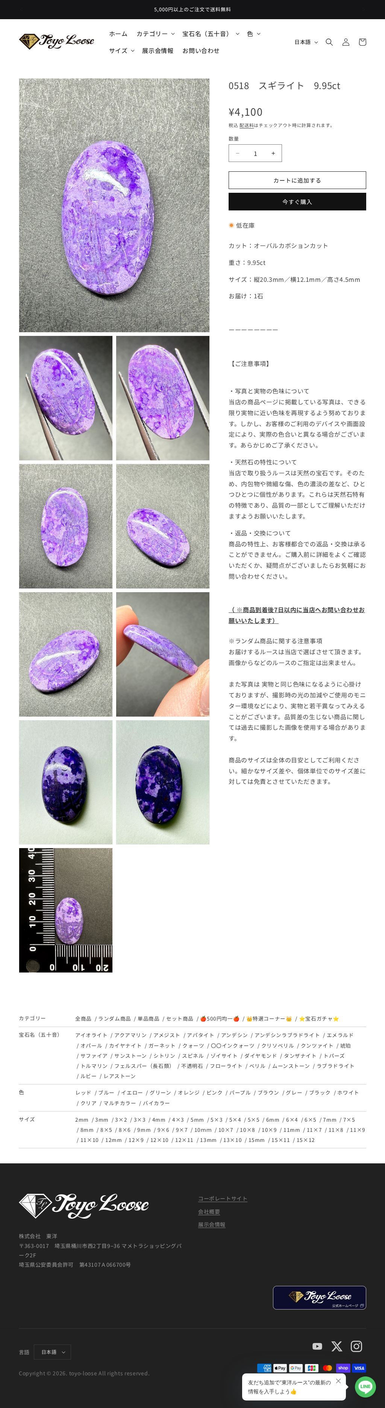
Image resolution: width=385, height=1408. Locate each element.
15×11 (280, 1139)
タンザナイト (300, 1055)
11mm (291, 1129)
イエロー (132, 1092)
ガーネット (162, 1045)
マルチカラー (119, 1103)
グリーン (160, 1092)
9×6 (164, 1129)
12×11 (184, 1139)
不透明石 (192, 1065)
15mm (257, 1139)
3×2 (121, 1119)
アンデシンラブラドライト (287, 1035)
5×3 (217, 1119)
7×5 (349, 1119)
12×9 (136, 1139)
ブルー (106, 1092)
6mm (273, 1119)
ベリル (257, 1065)
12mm (113, 1139)
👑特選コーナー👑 (269, 1018)
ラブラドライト (336, 1065)
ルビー (88, 1076)
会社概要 (209, 1211)
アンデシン (234, 1035)
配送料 (246, 125)
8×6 (125, 1129)
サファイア (94, 1055)
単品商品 (148, 1018)
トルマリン (94, 1065)
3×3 (140, 1119)
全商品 (83, 1018)
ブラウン (268, 1092)
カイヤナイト (125, 1045)
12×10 (159, 1139)
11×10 (89, 1139)
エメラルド (340, 1035)
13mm (208, 1139)
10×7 (225, 1129)
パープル (240, 1092)
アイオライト (91, 1035)
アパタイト (200, 1035)
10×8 (247, 1129)
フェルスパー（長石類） (144, 1065)
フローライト (226, 1065)
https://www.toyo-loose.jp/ (319, 1298)
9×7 (182, 1129)
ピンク (214, 1092)
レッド (83, 1092)
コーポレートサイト (222, 1198)
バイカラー (156, 1103)
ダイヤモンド (260, 1055)
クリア (88, 1103)
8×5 (106, 1129)
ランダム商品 (114, 1018)
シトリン (164, 1055)
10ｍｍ (203, 1129)
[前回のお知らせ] (21, 9)
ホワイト (348, 1092)
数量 (234, 138)
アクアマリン (130, 1035)
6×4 (292, 1119)
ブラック (320, 1092)
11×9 (357, 1129)
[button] (155, 33)
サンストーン (130, 1055)
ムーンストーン (291, 1065)
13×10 (232, 1139)
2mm (82, 1119)
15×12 (306, 1139)
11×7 (314, 1129)
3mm (102, 1119)
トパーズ (334, 1055)
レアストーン (119, 1076)
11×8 (336, 1129)
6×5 (311, 1119)
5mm (197, 1119)
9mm (144, 1129)
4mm (159, 1119)
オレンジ (189, 1092)
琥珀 (345, 1045)
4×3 (178, 1119)
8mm (87, 1129)
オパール (91, 1045)
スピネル (193, 1055)
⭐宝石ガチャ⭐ (319, 1018)
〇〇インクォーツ (233, 1045)
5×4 (235, 1119)
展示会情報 (212, 1224)
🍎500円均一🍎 (219, 1018)
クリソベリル (277, 1045)
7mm (329, 1119)
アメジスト (166, 1035)
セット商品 (180, 1018)
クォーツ (193, 1045)
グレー (294, 1092)
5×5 (254, 1119)
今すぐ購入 (297, 202)
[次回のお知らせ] (363, 9)
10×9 (269, 1129)
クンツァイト (317, 1045)
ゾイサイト (224, 1055)
